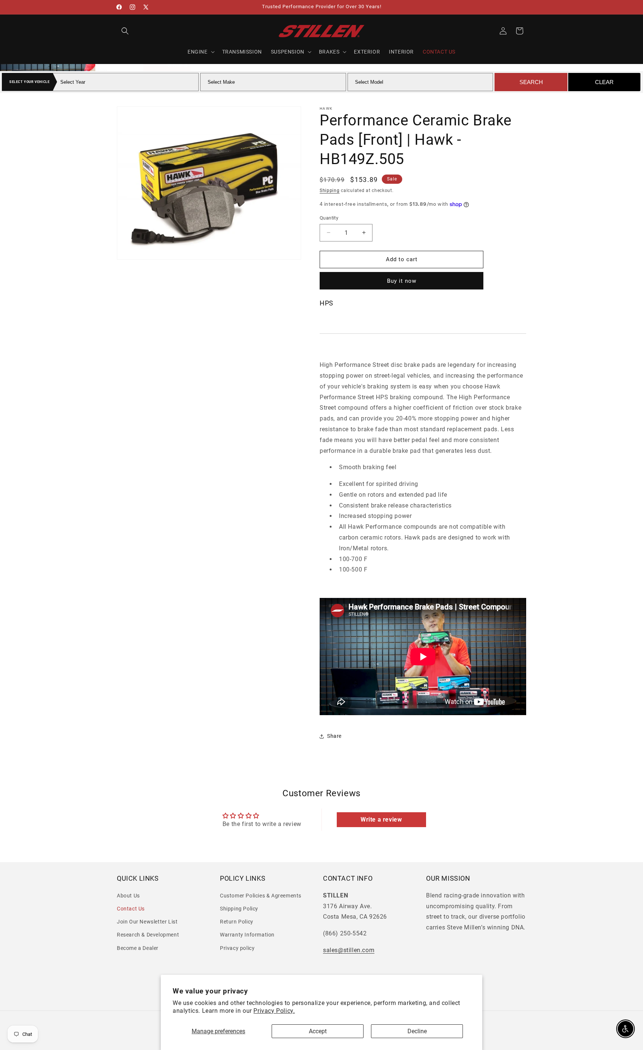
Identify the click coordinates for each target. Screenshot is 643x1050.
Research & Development (148, 935)
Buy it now (401, 281)
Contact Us (131, 909)
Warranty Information (247, 935)
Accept (318, 1031)
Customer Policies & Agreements (260, 896)
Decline (417, 1031)
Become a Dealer (138, 948)
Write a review (381, 819)
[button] (125, 31)
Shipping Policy (239, 909)
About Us (128, 896)
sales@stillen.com (348, 950)
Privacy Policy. (274, 1010)
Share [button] (334, 736)
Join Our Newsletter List (147, 922)
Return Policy (236, 922)
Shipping (330, 190)
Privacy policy (237, 948)
